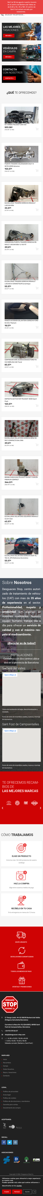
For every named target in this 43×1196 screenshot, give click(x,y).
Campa (5, 1066)
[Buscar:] (20, 15)
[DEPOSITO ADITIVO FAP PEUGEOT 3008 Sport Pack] (21, 389)
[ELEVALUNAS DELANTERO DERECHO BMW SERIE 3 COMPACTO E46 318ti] (21, 428)
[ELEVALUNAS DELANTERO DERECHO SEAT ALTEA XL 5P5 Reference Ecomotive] (21, 546)
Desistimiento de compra (12, 1108)
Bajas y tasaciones (9, 1072)
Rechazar (17, 1192)
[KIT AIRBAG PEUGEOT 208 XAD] (21, 115)
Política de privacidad (10, 1091)
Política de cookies (9, 1098)
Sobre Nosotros (8, 1069)
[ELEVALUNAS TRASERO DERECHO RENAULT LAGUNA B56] (21, 193)
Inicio (5, 1059)
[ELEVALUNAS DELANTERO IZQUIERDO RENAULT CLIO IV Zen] (21, 507)
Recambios (7, 1063)
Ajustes (27, 1192)
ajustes (19, 1186)
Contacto (6, 1076)
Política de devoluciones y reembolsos (16, 1101)
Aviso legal (7, 1095)
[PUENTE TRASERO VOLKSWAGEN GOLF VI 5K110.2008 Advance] (21, 154)
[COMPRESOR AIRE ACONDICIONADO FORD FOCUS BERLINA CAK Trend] (21, 350)
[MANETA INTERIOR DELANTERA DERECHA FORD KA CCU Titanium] (21, 311)
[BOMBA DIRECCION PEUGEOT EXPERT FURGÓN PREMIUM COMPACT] (21, 468)
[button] (2, 808)
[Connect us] (4, 1142)
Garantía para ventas (10, 1105)
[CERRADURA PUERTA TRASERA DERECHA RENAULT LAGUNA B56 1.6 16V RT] (21, 233)
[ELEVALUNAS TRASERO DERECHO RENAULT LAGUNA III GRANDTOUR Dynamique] (21, 272)
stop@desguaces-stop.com (15, 1035)
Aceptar (6, 1192)
